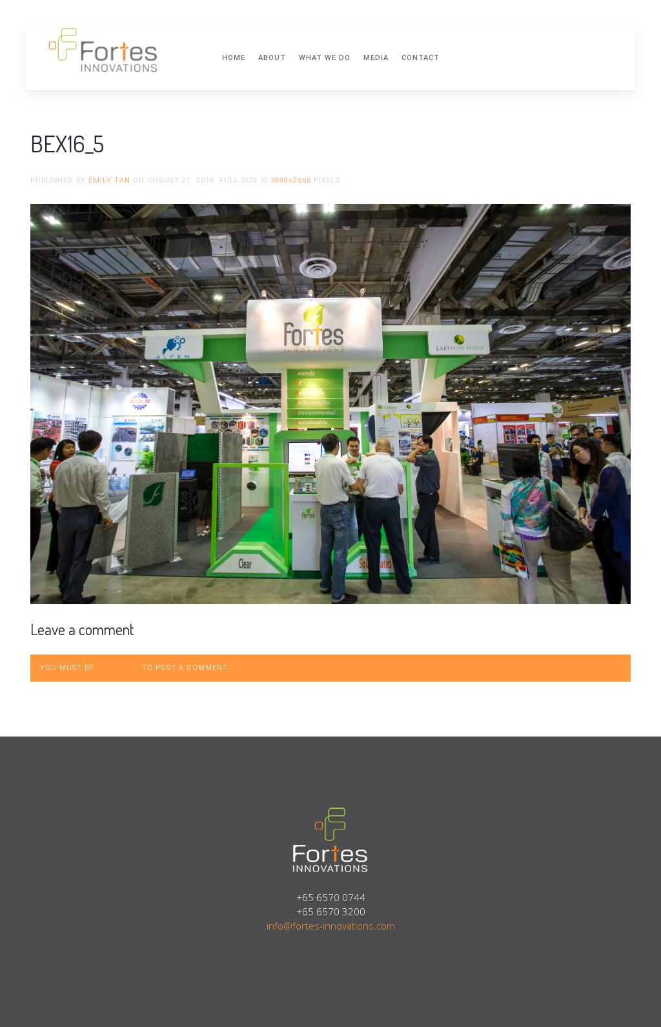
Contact (421, 58)
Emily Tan (109, 180)
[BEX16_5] (330, 402)
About (272, 58)
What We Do (325, 58)
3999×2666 (290, 180)
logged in (117, 668)
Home (233, 58)
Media (376, 58)
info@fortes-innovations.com (331, 925)
